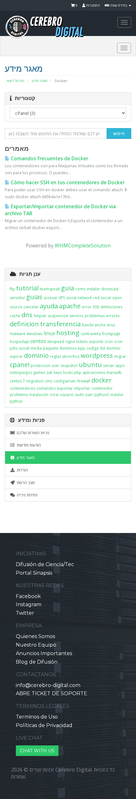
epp (81, 348)
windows (34, 333)
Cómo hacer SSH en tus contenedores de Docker (67, 182)
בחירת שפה (118, 5)
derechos (70, 356)
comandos (46, 388)
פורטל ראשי (15, 80)
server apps (114, 365)
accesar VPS (54, 297)
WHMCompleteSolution (83, 245)
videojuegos (21, 372)
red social (102, 297)
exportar (65, 388)
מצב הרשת (25, 482)
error (86, 307)
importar (82, 388)
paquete (50, 348)
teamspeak (50, 289)
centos (38, 341)
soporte (96, 341)
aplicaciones (94, 372)
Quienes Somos (35, 636)
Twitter (25, 613)
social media (30, 348)
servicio (76, 315)
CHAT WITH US (37, 751)
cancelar (31, 307)
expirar (16, 356)
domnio (113, 348)
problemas (95, 315)
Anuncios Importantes (44, 653)
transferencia (60, 324)
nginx (70, 341)
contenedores (22, 388)
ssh (49, 372)
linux (49, 333)
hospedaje (19, 341)
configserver (64, 381)
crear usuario (62, 394)
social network (79, 297)
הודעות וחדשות (28, 445)
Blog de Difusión (37, 662)
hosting (67, 332)
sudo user (84, 394)
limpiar (40, 315)
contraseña (91, 333)
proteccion (40, 365)
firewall (83, 381)
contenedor (102, 388)
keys (58, 372)
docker (101, 380)
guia (67, 288)
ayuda (49, 306)
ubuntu (90, 364)
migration (35, 381)
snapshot (69, 365)
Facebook (28, 596)
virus (111, 325)
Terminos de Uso (37, 717)
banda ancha (93, 325)
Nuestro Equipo (36, 645)
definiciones (111, 307)
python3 (101, 394)
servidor (17, 297)
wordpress (97, 355)
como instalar (87, 289)
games (39, 372)
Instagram (28, 604)
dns (27, 315)
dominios (68, 348)
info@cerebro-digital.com (48, 685)
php (77, 372)
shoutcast (110, 289)
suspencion (58, 315)
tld (102, 348)
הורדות (21, 470)
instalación (38, 394)
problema (19, 394)
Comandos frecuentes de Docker (48, 158)
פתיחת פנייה (26, 495)
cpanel (19, 364)
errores (113, 315)
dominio (36, 355)
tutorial (27, 288)
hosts (68, 372)
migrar (120, 356)
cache (15, 315)
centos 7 (17, 381)
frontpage (111, 333)
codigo (92, 348)
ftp (12, 289)
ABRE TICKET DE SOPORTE (51, 693)
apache (70, 306)
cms (48, 381)
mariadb (114, 372)
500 (96, 307)
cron (109, 341)
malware (17, 333)
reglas (55, 356)
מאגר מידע (39, 80)
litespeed (55, 341)
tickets (82, 341)
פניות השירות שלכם (32, 432)
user (55, 365)
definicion (24, 324)
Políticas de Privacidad (44, 725)
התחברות (92, 5)
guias (34, 297)
